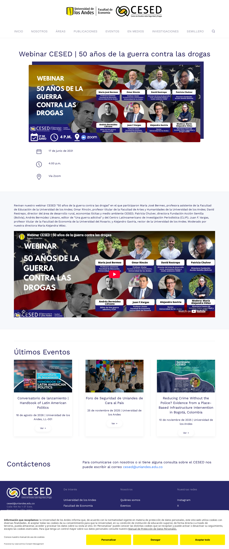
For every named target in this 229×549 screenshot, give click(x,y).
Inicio (18, 31)
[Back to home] (114, 12)
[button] (213, 31)
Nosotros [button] (39, 31)
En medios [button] (135, 31)
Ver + (43, 428)
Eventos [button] (112, 31)
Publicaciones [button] (85, 31)
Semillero (195, 31)
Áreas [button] (61, 31)
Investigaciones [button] (165, 31)
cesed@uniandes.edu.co (143, 467)
